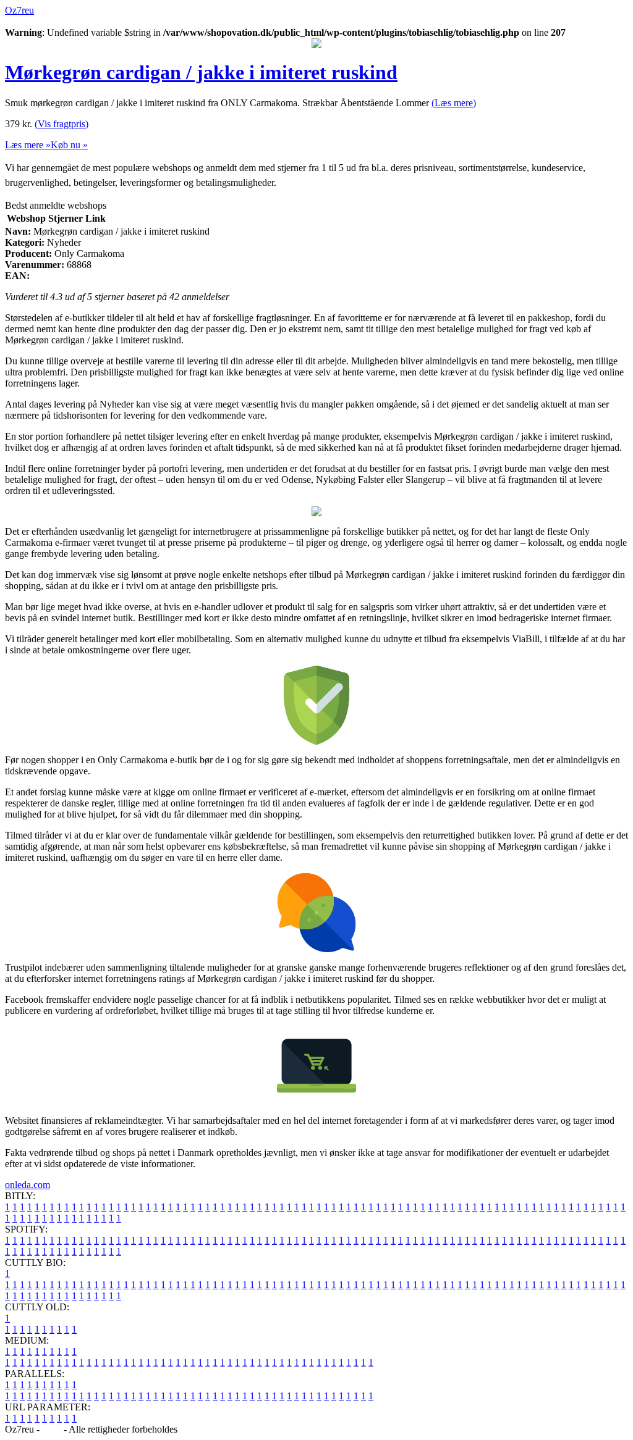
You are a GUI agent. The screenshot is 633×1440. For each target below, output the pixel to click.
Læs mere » (28, 145)
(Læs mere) (453, 103)
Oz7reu (19, 10)
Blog (51, 1429)
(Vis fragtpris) (61, 124)
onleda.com (27, 1184)
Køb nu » (69, 145)
